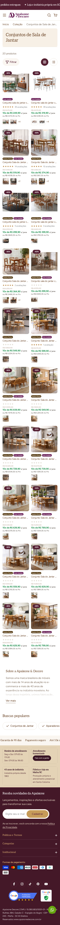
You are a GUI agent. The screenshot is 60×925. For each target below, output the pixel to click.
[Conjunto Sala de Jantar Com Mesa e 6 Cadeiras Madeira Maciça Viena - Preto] (13, 181)
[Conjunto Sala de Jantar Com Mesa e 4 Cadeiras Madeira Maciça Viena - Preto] (42, 181)
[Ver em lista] (53, 62)
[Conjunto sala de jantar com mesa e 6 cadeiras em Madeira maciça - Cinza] (42, 122)
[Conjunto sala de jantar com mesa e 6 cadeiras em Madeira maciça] (44, 83)
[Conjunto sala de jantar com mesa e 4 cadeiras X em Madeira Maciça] (16, 202)
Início (6, 24)
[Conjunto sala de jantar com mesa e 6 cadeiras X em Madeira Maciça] (44, 202)
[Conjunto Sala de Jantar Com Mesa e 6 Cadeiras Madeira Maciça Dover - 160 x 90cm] (16, 321)
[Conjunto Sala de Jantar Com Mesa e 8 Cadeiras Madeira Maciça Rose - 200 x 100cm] (16, 380)
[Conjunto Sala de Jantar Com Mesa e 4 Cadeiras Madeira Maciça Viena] (44, 142)
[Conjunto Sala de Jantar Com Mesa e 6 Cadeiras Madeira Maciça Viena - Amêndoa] (6, 181)
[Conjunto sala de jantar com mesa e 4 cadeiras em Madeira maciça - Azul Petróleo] (13, 122)
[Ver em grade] (44, 62)
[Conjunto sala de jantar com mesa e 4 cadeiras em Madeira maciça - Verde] (6, 122)
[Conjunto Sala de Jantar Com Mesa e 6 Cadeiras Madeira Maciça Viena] (16, 142)
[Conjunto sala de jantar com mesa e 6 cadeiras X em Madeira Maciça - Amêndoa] (34, 241)
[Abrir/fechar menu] (4, 15)
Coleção (17, 24)
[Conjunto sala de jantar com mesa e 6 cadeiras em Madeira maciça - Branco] (34, 122)
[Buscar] (49, 15)
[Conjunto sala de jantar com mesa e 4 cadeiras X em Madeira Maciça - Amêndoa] (6, 241)
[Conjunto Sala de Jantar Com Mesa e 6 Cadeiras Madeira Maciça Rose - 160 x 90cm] (44, 321)
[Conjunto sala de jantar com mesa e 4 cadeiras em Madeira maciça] (16, 83)
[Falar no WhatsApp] (52, 910)
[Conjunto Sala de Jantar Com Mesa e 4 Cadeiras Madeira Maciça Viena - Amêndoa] (34, 181)
